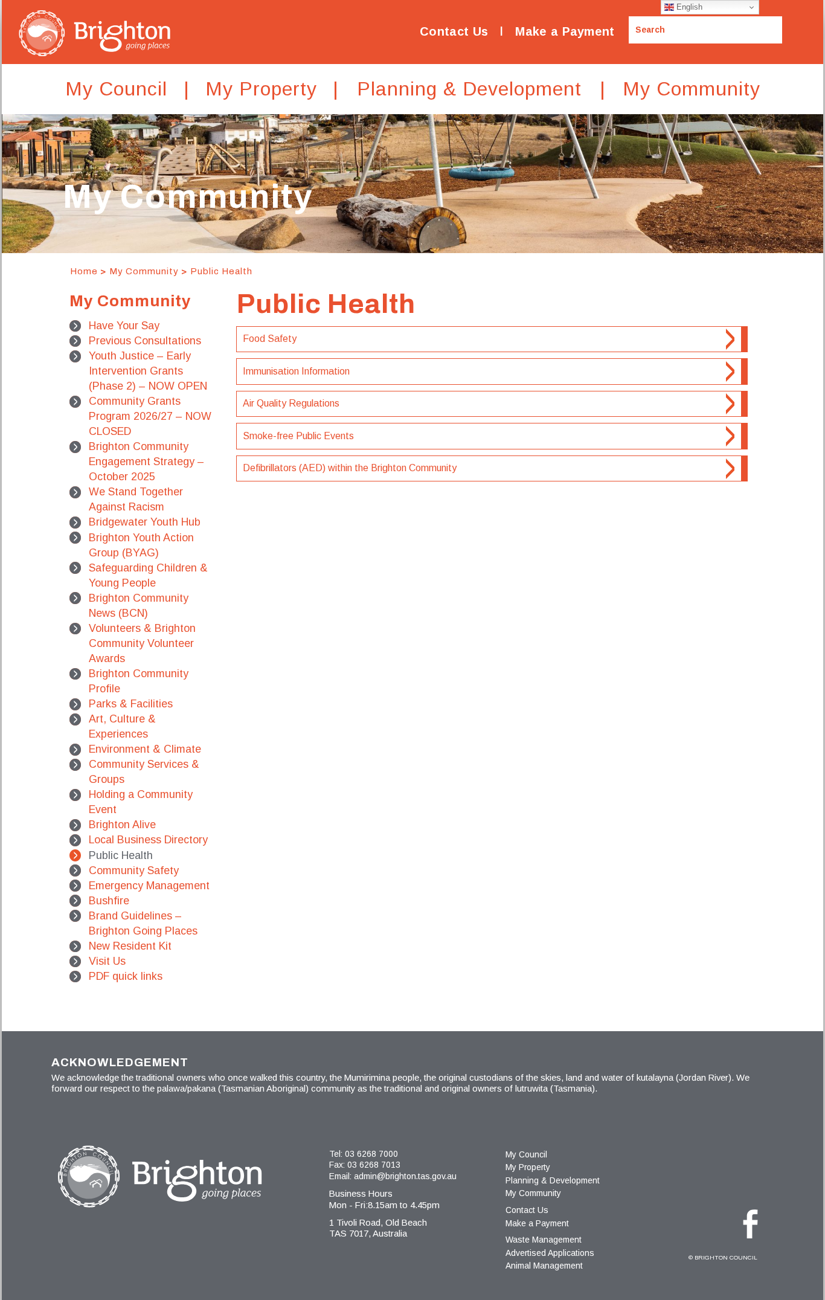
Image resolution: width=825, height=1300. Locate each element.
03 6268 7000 (371, 1154)
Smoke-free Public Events (298, 436)
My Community (144, 271)
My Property (528, 1167)
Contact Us (454, 31)
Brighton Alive (122, 825)
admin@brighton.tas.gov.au (405, 1176)
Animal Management (544, 1265)
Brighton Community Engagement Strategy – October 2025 (146, 461)
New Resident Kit (130, 946)
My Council (526, 1154)
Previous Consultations (145, 341)
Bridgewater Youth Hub (145, 522)
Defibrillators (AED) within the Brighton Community (350, 468)
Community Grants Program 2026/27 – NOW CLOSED (150, 416)
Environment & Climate (145, 749)
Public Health (221, 271)
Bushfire (109, 901)
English (688, 6)
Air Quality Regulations (291, 403)
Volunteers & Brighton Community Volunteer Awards (142, 643)
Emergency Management (149, 886)
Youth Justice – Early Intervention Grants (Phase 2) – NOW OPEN (148, 371)
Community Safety (134, 870)
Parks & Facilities (131, 704)
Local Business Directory (148, 840)
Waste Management (544, 1239)
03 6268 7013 (373, 1165)
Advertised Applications (550, 1253)
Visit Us (107, 961)
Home (84, 271)
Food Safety (270, 338)
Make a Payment (564, 31)
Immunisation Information (296, 371)
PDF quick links (125, 976)
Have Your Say (124, 326)
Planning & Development (553, 1180)
